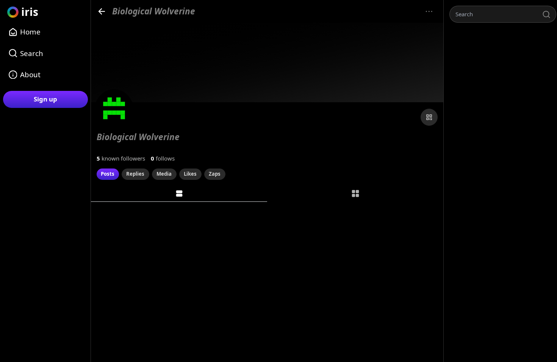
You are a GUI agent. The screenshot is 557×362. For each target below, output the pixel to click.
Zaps (215, 173)
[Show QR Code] (429, 117)
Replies (135, 173)
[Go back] (102, 11)
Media (164, 173)
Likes (190, 173)
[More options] (429, 11)
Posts (107, 173)
